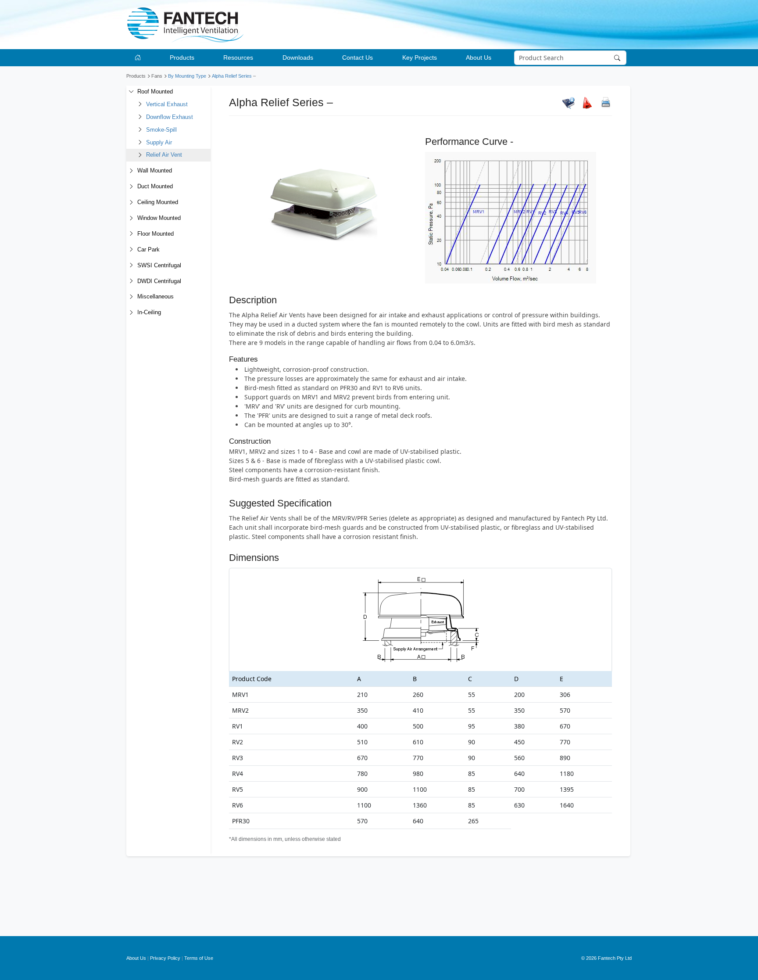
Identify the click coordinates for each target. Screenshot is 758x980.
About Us (136, 958)
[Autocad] (587, 102)
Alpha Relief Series (232, 76)
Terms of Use (198, 958)
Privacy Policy (165, 958)
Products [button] (182, 57)
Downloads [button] (297, 57)
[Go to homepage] (139, 57)
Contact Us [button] (357, 57)
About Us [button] (478, 57)
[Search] (618, 58)
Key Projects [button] (419, 57)
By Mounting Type (187, 76)
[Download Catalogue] (568, 102)
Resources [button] (238, 57)
